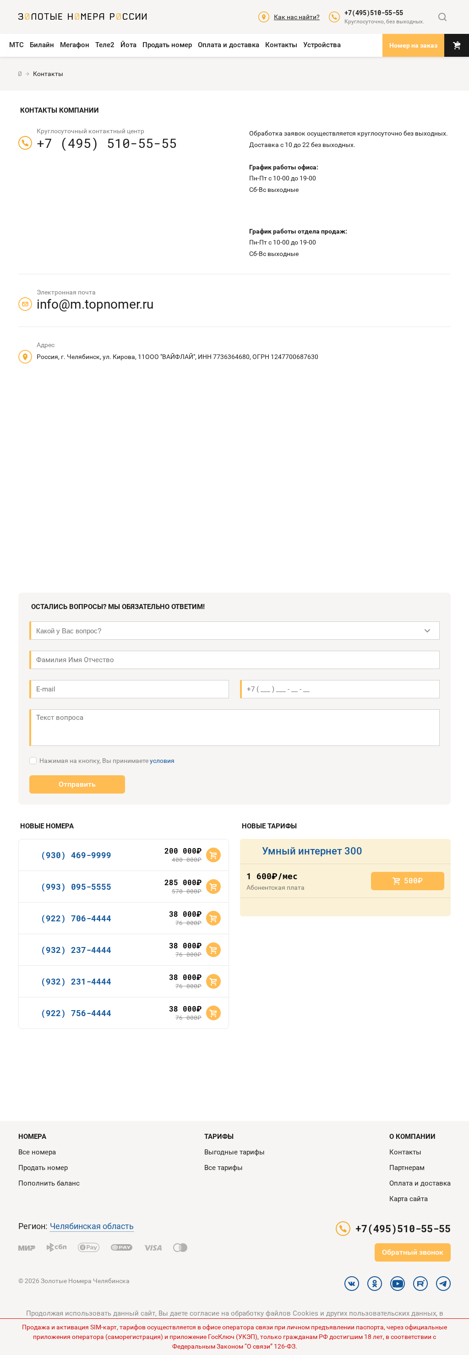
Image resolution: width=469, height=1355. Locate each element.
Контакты (281, 45)
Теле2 (105, 45)
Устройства (322, 45)
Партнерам (407, 1168)
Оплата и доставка (228, 45)
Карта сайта (408, 1199)
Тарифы (219, 1136)
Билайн (42, 45)
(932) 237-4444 (76, 949)
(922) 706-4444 (76, 918)
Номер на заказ (413, 45)
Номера (32, 1136)
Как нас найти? (297, 17)
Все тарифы (223, 1168)
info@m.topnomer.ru (95, 304)
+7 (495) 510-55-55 (107, 143)
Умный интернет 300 (312, 851)
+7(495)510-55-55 (373, 12)
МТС (16, 45)
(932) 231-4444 (76, 981)
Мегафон (74, 45)
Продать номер (167, 45)
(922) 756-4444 (76, 1012)
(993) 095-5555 (76, 886)
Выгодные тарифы (234, 1152)
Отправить (77, 784)
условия (162, 760)
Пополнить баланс (49, 1183)
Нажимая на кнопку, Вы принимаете (107, 760)
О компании (412, 1136)
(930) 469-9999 (76, 854)
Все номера (37, 1152)
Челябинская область (92, 1226)
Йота (128, 45)
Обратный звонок (412, 1252)
